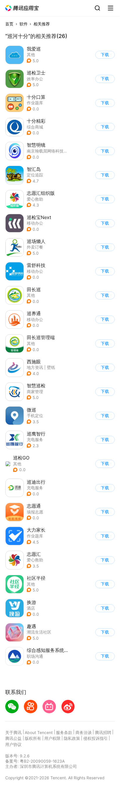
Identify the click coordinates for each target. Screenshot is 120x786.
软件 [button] (24, 24)
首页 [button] (9, 24)
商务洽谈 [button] (83, 732)
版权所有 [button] (33, 738)
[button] (22, 8)
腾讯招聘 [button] (103, 732)
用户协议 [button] (13, 744)
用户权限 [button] (52, 738)
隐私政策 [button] (72, 738)
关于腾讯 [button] (13, 732)
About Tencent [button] (39, 732)
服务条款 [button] (64, 732)
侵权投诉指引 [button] (95, 738)
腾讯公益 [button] (13, 738)
